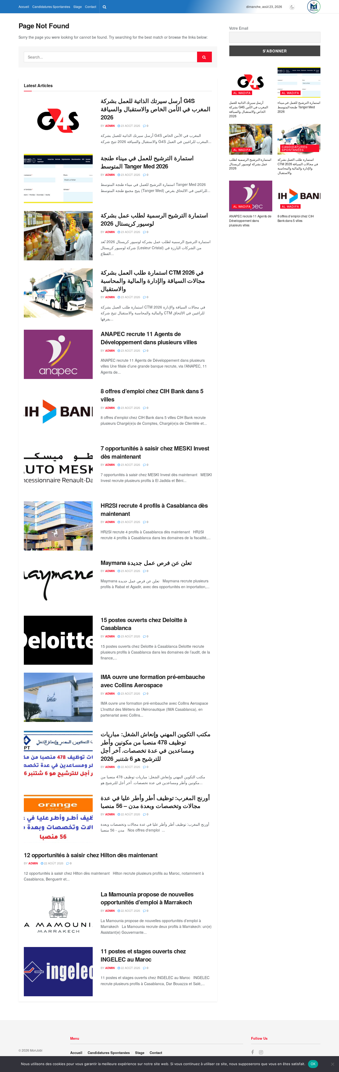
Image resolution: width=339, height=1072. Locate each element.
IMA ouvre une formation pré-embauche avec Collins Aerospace (153, 680)
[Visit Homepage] (313, 6)
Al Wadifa (242, 93)
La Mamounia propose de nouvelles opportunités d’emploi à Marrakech (147, 898)
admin (110, 126)
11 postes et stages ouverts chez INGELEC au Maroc (143, 955)
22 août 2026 (130, 767)
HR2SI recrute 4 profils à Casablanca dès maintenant (154, 509)
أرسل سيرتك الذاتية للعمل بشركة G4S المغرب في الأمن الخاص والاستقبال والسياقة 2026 (155, 108)
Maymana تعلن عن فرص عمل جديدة (146, 562)
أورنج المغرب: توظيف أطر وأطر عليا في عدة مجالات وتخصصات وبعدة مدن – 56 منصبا (155, 801)
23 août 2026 (130, 125)
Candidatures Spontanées (51, 6)
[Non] (332, 1064)
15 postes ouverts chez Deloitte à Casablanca (144, 623)
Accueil (24, 6)
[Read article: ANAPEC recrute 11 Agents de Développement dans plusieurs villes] (58, 354)
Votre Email (238, 28)
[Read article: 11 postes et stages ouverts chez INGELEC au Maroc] (58, 971)
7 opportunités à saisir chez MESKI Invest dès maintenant (155, 452)
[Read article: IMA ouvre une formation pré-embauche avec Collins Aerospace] (58, 697)
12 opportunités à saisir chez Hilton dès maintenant (91, 855)
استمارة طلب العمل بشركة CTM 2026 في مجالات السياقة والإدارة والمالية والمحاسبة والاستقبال (153, 280)
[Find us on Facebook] (252, 1052)
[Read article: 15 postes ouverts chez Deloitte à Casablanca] (58, 640)
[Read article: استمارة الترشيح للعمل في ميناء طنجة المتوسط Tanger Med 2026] (58, 178)
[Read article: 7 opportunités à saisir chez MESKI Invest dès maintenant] (58, 468)
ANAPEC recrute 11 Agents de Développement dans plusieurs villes (149, 337)
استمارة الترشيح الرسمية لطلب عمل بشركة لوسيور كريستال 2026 (154, 219)
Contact (90, 6)
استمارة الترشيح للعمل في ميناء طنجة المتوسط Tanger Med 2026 (147, 162)
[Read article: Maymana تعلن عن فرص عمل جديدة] (58, 583)
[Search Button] (104, 6)
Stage (77, 6)
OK (313, 1064)
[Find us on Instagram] (261, 1052)
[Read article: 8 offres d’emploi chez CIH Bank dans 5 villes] (58, 411)
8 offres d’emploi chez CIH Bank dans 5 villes (152, 395)
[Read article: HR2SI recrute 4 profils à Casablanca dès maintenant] (58, 526)
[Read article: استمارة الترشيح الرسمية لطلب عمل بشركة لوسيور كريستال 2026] (58, 235)
